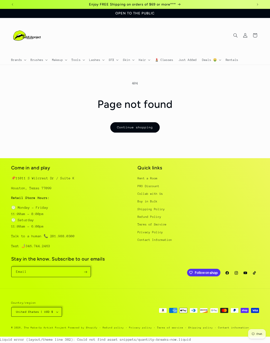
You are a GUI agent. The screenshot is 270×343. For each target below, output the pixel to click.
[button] (18, 59)
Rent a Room (148, 178)
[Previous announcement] (12, 4)
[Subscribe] (85, 271)
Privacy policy (140, 327)
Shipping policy (200, 327)
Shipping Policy (151, 209)
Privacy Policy (150, 232)
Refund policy (113, 327)
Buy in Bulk (148, 201)
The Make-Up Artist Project (46, 327)
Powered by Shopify (82, 327)
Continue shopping (135, 127)
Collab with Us (150, 193)
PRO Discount (148, 186)
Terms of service (170, 327)
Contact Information (155, 240)
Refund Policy (149, 216)
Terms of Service (152, 224)
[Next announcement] (257, 4)
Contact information (233, 327)
